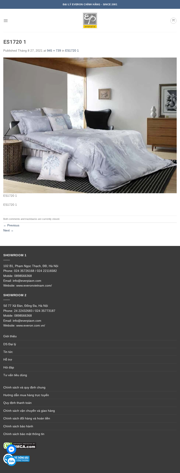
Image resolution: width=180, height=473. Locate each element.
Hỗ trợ (7, 359)
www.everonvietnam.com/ (34, 285)
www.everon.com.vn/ (30, 325)
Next (8, 230)
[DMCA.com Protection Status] (19, 445)
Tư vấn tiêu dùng (15, 375)
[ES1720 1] (90, 125)
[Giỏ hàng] (173, 21)
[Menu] (5, 21)
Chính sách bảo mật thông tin (23, 434)
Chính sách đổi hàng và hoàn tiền (26, 418)
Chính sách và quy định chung (24, 387)
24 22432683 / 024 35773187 (34, 310)
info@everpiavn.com (27, 280)
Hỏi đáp (8, 367)
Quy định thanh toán (17, 402)
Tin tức (8, 352)
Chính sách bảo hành (18, 426)
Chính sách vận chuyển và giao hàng (29, 410)
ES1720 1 (72, 50)
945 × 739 (54, 50)
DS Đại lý (9, 344)
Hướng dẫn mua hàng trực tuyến (26, 395)
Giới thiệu (10, 336)
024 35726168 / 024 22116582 (35, 271)
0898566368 (23, 276)
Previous (11, 225)
